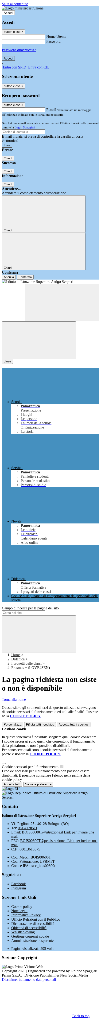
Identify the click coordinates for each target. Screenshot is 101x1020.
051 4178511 (27, 828)
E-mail (51, 110)
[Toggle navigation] (39, 340)
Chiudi (8, 158)
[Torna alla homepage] (50, 282)
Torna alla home (14, 699)
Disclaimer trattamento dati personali (29, 980)
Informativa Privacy (26, 915)
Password (53, 41)
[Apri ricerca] (62, 302)
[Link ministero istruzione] (22, 8)
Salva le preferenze (38, 784)
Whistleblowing (23, 932)
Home (15, 655)
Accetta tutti (74, 724)
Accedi (8, 13)
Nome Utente (56, 36)
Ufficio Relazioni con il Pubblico (35, 919)
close (7, 361)
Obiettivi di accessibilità (29, 928)
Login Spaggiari (25, 127)
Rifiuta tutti (40, 724)
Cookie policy (21, 907)
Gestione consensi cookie (30, 936)
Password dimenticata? (19, 50)
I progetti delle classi (26, 663)
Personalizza (12, 724)
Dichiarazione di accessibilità (32, 924)
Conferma (25, 277)
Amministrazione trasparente (32, 941)
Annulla (9, 277)
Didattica (18, 659)
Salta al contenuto (15, 4)
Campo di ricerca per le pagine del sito (30, 608)
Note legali (19, 911)
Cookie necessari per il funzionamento (30, 767)
